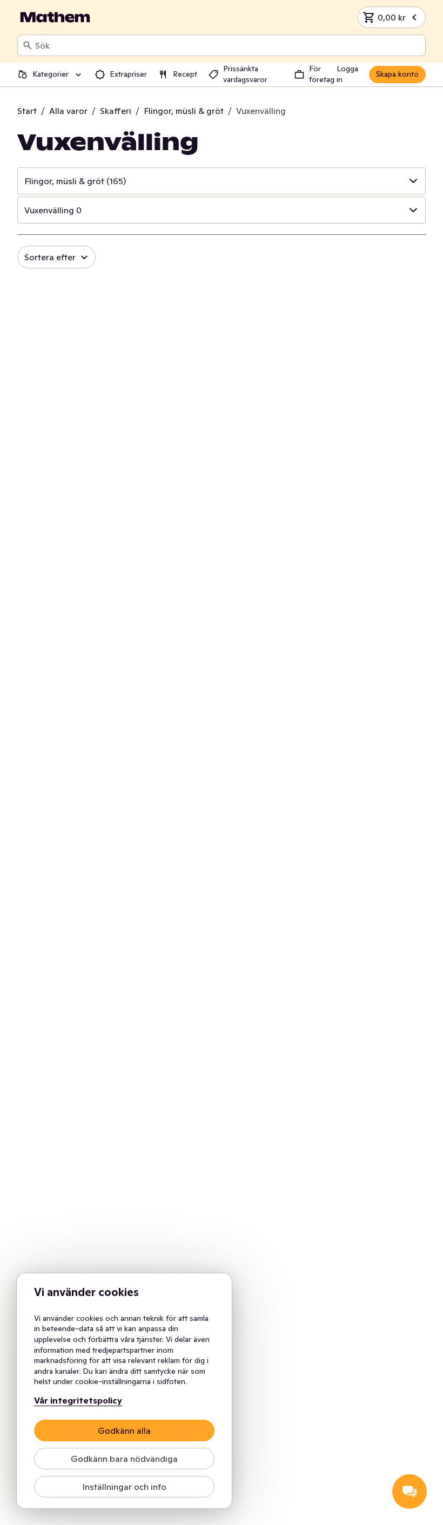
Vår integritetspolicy (78, 1400)
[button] (221, 181)
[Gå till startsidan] (55, 17)
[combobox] (228, 45)
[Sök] (27, 45)
